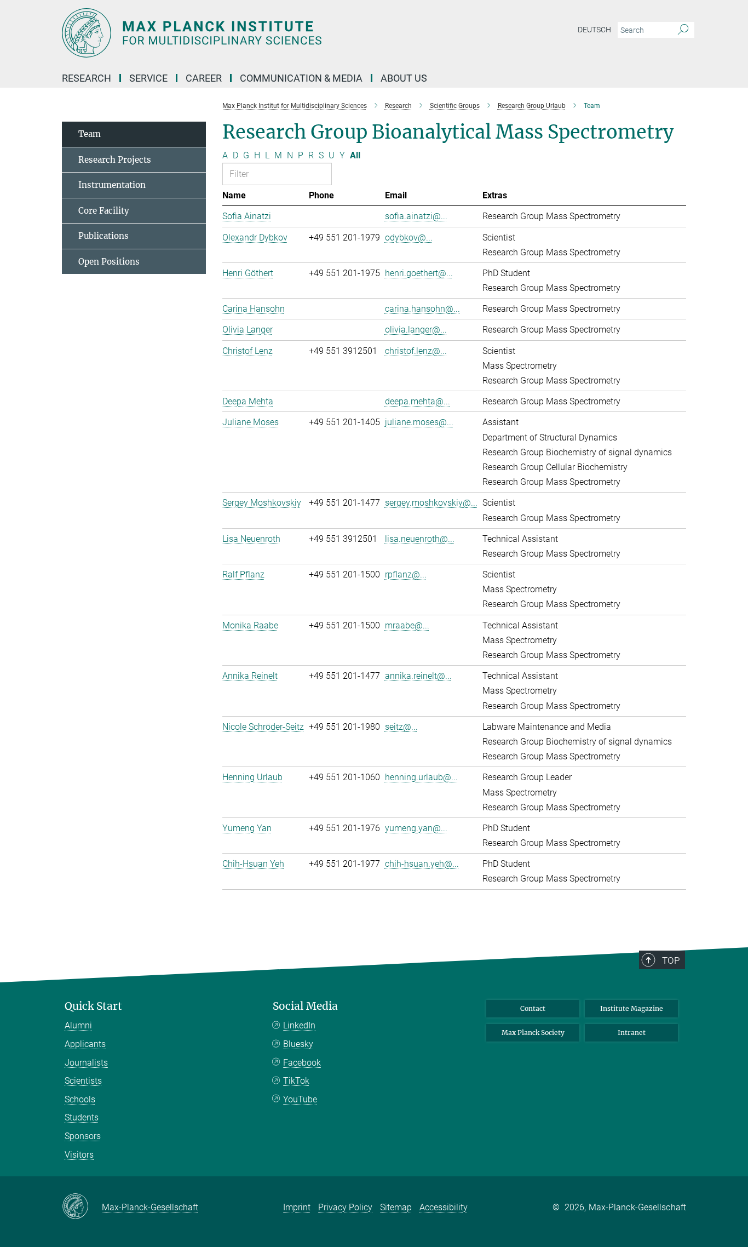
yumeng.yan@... (416, 828)
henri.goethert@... (419, 273)
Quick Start (93, 1006)
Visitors (79, 1154)
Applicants (85, 1044)
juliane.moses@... (419, 422)
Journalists (86, 1062)
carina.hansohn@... (422, 309)
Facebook (302, 1062)
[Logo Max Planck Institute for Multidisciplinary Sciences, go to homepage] (267, 33)
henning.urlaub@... (421, 777)
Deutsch (594, 29)
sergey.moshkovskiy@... (431, 502)
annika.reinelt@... (418, 676)
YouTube (300, 1099)
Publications (103, 236)
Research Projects (114, 160)
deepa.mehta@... (417, 401)
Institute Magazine (631, 1008)
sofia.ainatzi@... (416, 216)
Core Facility (103, 210)
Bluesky (298, 1044)
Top (671, 960)
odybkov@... (409, 237)
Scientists (83, 1081)
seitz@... (401, 727)
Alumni (78, 1025)
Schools (80, 1099)
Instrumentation (112, 185)
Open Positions (109, 261)
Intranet (632, 1032)
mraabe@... (407, 625)
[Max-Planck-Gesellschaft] (82, 1207)
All (355, 155)
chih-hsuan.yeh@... (422, 864)
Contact (532, 1008)
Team (89, 134)
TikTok (296, 1081)
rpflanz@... (406, 574)
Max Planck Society (533, 1032)
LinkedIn (299, 1025)
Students (82, 1117)
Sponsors (83, 1136)
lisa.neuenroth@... (419, 539)
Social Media (305, 1006)
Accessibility (443, 1207)
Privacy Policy (345, 1207)
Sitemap (396, 1207)
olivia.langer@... (416, 329)
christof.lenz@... (416, 351)
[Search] (683, 30)
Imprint (296, 1207)
